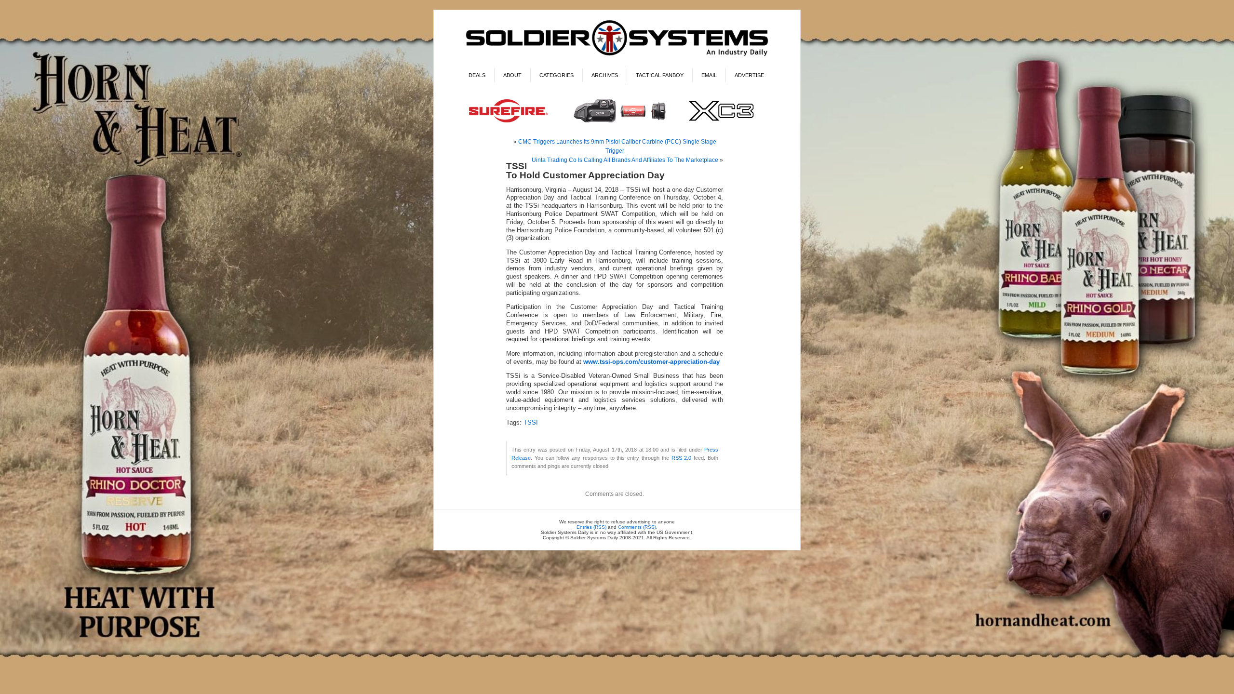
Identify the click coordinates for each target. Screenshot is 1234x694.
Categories (556, 75)
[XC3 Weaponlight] (617, 123)
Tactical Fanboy (660, 75)
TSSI (530, 422)
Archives (604, 75)
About (512, 75)
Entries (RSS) (591, 527)
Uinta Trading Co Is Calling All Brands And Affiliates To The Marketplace (625, 160)
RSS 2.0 (681, 458)
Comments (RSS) (637, 527)
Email (709, 75)
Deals (477, 75)
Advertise (749, 75)
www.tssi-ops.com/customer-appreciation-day (651, 362)
